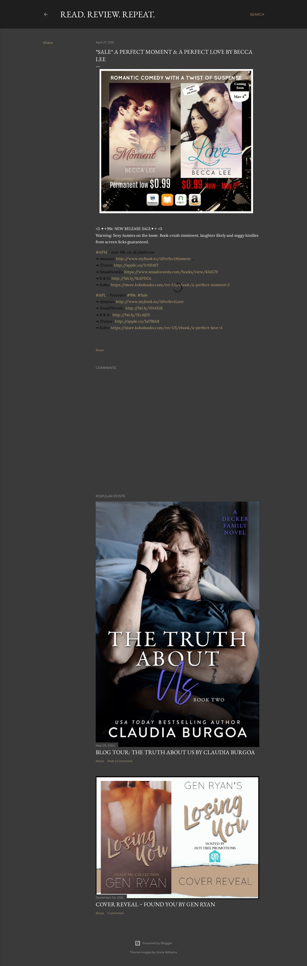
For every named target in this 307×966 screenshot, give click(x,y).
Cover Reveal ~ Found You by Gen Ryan (155, 904)
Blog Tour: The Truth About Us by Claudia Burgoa (175, 752)
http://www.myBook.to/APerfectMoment (153, 258)
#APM (101, 252)
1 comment (115, 913)
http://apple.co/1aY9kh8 (137, 321)
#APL (101, 295)
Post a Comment (119, 761)
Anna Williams (166, 952)
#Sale (142, 295)
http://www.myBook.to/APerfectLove (150, 301)
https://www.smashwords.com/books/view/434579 (171, 271)
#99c (131, 295)
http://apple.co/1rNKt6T (136, 265)
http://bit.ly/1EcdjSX (131, 314)
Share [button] (48, 43)
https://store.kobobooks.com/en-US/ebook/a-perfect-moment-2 (170, 284)
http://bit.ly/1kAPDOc (132, 278)
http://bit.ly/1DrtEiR (144, 308)
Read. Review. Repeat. (107, 14)
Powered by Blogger (157, 943)
